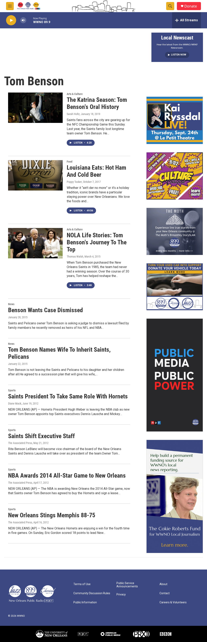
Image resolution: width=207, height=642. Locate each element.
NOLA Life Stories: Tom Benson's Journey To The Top (97, 242)
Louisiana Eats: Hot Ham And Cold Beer (96, 171)
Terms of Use (82, 584)
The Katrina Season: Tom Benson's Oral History (97, 103)
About (163, 584)
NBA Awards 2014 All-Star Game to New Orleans (67, 475)
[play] (11, 20)
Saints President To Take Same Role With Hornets (68, 396)
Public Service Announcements (127, 585)
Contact (164, 593)
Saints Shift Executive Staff (41, 436)
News (11, 304)
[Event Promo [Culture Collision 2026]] (175, 175)
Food (69, 161)
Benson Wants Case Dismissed (45, 310)
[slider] (29, 20)
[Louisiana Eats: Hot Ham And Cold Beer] (35, 175)
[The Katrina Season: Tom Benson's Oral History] (35, 108)
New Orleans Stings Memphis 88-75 (51, 515)
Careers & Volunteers (173, 602)
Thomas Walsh (75, 256)
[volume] (23, 20)
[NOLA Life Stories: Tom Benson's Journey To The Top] (35, 243)
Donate (190, 6)
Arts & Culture (75, 94)
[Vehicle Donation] (175, 286)
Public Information (85, 602)
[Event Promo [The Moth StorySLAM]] (175, 231)
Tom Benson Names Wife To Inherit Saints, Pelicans (59, 353)
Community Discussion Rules (91, 593)
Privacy (121, 594)
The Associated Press (20, 443)
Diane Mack (14, 403)
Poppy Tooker (74, 181)
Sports (12, 390)
